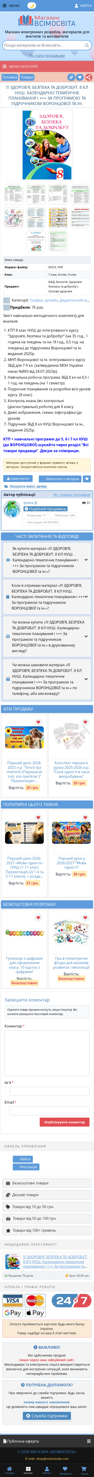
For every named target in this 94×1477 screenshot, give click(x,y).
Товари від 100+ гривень (34, 1230)
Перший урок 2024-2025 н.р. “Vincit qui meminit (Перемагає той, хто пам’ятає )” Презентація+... (24, 771)
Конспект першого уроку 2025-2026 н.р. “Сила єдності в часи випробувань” (71, 769)
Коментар (14, 1026)
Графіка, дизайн (44, 300)
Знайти (86, 45)
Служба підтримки (49, 1415)
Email (10, 1102)
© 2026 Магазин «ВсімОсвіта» (47, 1452)
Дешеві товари (25, 1194)
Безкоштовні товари (30, 1183)
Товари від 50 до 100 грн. (35, 1218)
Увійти (86, 5)
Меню (50, 5)
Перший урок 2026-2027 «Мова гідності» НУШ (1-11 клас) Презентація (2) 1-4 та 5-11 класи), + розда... (24, 867)
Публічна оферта (22, 1441)
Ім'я (9, 1082)
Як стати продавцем (47, 55)
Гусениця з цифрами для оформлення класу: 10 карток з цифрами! (24, 965)
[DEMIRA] (12, 509)
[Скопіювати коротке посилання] (71, 77)
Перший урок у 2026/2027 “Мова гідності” (71, 863)
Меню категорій (23, 66)
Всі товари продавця (72, 494)
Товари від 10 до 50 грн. (33, 1206)
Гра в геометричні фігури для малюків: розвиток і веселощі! (71, 963)
